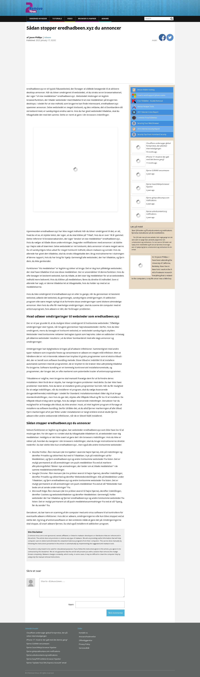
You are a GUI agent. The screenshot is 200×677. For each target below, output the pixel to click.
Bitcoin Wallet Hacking (145, 90)
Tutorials (57, 18)
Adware (105, 18)
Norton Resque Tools (145, 106)
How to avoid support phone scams (151, 95)
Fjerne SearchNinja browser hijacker (157, 185)
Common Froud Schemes (147, 117)
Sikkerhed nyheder (38, 18)
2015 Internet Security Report (148, 129)
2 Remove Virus (34, 7)
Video (70, 18)
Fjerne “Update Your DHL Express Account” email (46, 662)
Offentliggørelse (85, 640)
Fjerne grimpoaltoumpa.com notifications (157, 199)
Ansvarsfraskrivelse (87, 636)
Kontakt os (83, 632)
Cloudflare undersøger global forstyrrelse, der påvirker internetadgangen (158, 146)
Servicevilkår (84, 648)
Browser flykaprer (87, 18)
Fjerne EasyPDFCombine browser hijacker (44, 659)
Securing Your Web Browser (148, 123)
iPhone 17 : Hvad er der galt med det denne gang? (157, 158)
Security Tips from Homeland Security (151, 134)
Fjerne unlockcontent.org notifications (156, 212)
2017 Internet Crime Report (147, 112)
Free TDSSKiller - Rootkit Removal (150, 101)
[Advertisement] (100, 62)
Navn (71, 604)
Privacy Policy (84, 644)
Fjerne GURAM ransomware (157, 170)
